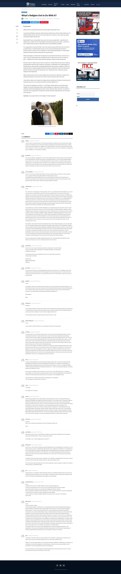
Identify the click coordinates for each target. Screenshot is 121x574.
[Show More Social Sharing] (50, 22)
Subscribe (86, 4)
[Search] (99, 4)
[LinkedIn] (17, 36)
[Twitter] (17, 33)
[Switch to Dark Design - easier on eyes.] (97, 4)
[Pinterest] (17, 39)
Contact (92, 4)
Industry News (56, 4)
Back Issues (78, 4)
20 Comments (50, 18)
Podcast (50, 4)
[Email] (17, 42)
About (67, 4)
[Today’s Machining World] (30, 4)
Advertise (73, 4)
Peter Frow (27, 419)
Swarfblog (44, 4)
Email (78, 96)
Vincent (26, 18)
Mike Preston (28, 501)
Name (78, 93)
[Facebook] (17, 29)
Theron (26, 396)
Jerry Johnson (28, 432)
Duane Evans (28, 245)
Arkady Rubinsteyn (29, 481)
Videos (62, 4)
